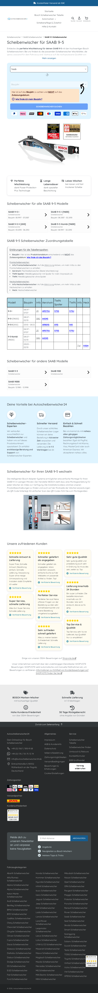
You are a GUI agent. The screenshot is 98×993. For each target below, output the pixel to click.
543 (71, 324)
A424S (45, 318)
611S (56, 324)
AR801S (45, 324)
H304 (85, 345)
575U (71, 311)
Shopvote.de (69, 658)
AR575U (46, 311)
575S (56, 311)
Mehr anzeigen (49, 58)
